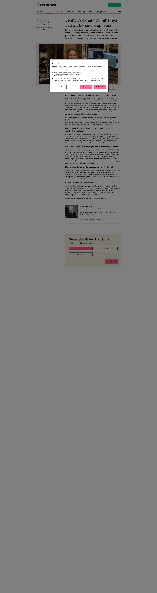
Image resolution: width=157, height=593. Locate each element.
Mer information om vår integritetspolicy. (84, 82)
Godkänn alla (99, 86)
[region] (79, 75)
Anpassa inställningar (59, 86)
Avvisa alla (86, 86)
